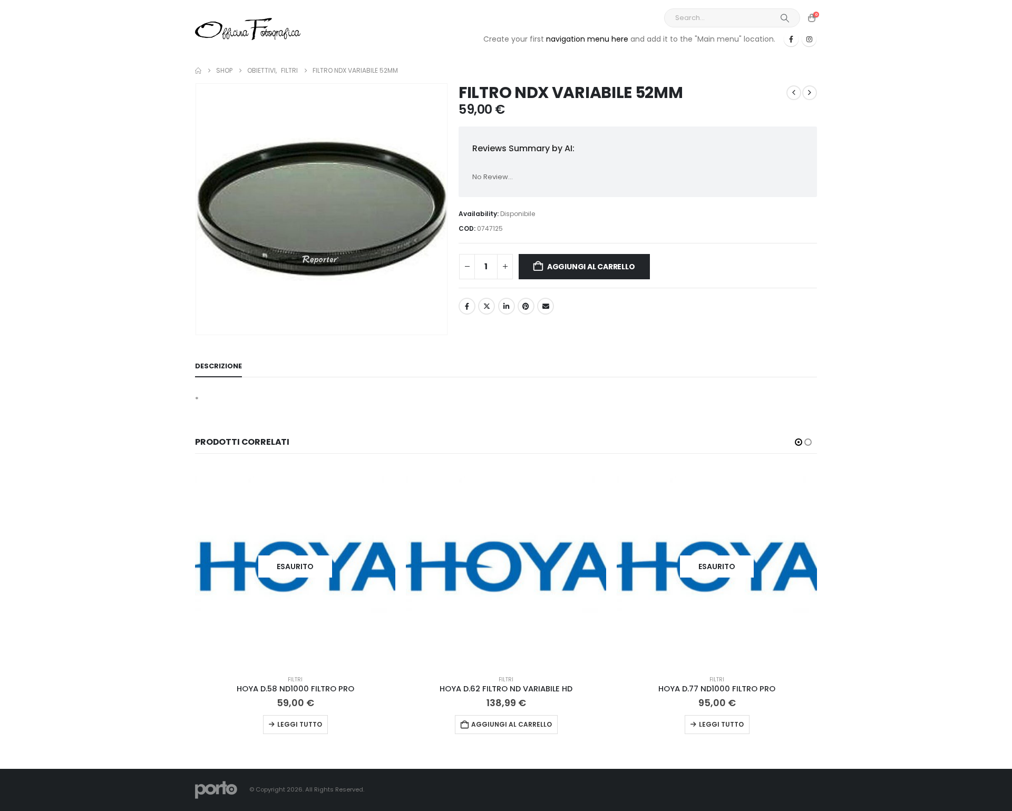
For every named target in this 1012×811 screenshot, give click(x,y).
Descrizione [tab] (218, 366)
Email (545, 306)
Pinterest (526, 306)
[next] (809, 92)
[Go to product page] (506, 566)
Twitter (486, 306)
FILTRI (295, 679)
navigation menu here (587, 39)
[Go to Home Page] (198, 70)
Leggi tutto (299, 724)
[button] (798, 442)
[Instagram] (809, 39)
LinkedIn (506, 306)
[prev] (793, 92)
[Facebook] (791, 39)
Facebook (467, 306)
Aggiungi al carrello (591, 266)
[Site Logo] (247, 29)
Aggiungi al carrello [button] (511, 724)
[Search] (785, 18)
